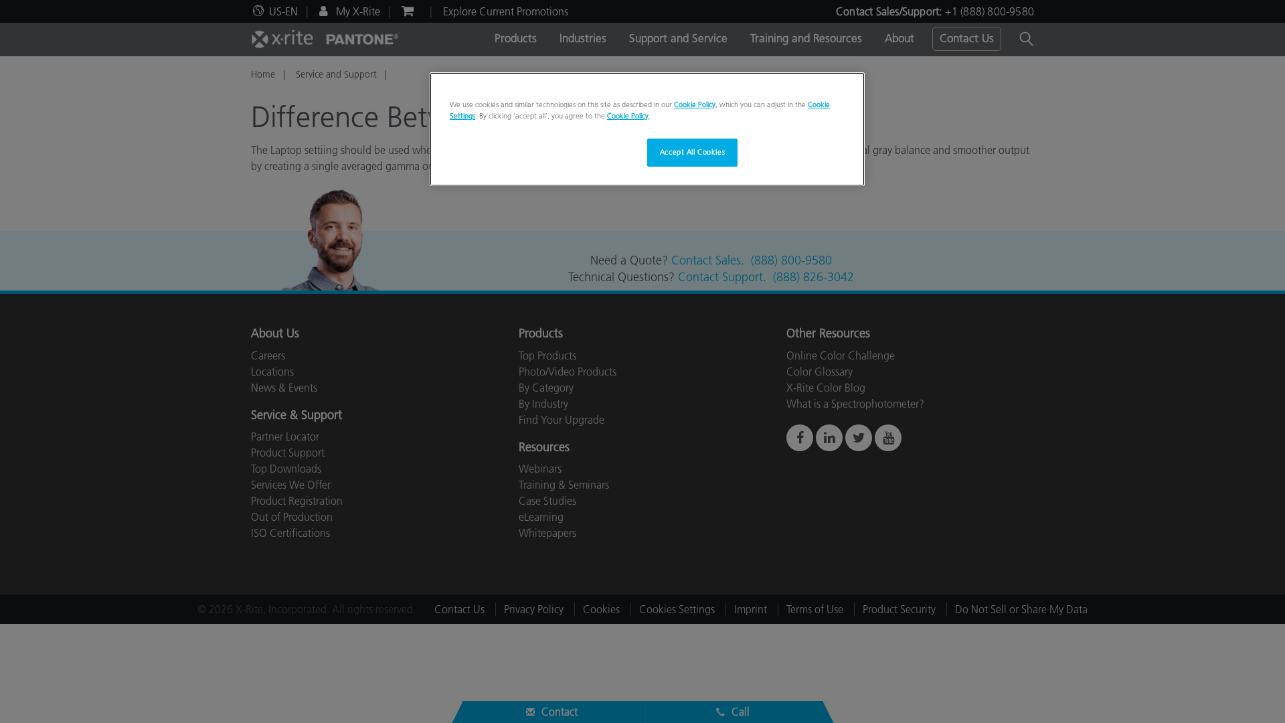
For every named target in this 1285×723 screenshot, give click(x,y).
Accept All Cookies (692, 152)
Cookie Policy (694, 104)
